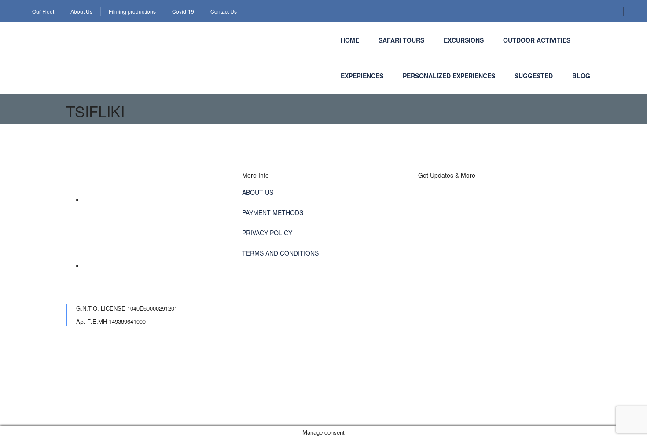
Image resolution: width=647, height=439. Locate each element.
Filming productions (132, 11)
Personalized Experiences (449, 75)
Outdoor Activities (536, 40)
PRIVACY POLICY (267, 232)
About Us (81, 11)
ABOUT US (257, 192)
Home (350, 40)
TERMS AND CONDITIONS (280, 253)
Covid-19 (183, 11)
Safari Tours (401, 40)
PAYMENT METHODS (272, 212)
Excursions (464, 40)
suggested (534, 75)
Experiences (362, 75)
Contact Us (223, 11)
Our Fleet (43, 11)
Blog (581, 75)
